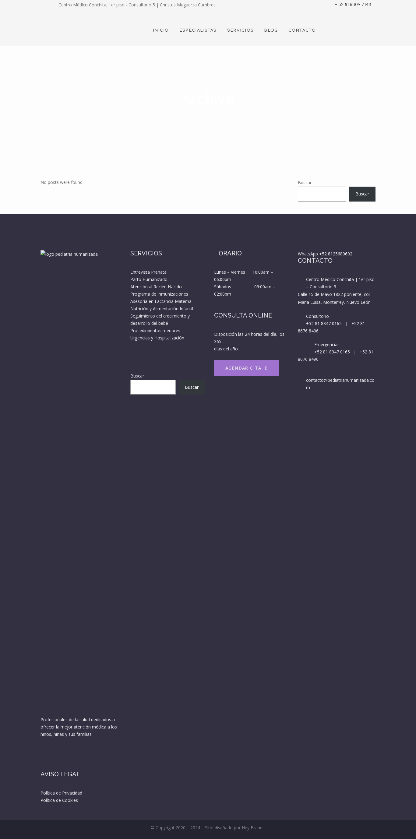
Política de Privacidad (61, 793)
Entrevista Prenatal (148, 272)
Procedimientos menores (155, 330)
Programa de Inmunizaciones (159, 294)
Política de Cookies (59, 800)
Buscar (305, 182)
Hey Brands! (254, 827)
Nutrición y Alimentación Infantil (161, 308)
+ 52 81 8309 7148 (353, 4)
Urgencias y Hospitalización (157, 338)
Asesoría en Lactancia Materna (161, 301)
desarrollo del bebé (149, 323)
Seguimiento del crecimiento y (160, 316)
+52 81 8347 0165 (324, 323)
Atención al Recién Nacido (156, 287)
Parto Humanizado (148, 279)
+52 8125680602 (335, 254)
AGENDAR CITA (243, 368)
